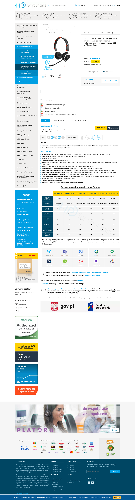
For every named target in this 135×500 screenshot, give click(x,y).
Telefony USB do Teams (23, 139)
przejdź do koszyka (113, 5)
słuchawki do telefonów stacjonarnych (27, 51)
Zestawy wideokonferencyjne (25, 172)
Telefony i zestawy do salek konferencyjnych (110, 17)
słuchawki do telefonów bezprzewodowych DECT (28, 57)
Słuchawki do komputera (24, 103)
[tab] (45, 120)
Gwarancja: (44, 284)
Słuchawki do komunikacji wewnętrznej (31, 17)
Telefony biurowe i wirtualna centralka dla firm (57, 17)
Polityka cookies (57, 471)
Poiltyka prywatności (58, 469)
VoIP (52, 14)
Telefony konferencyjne (23, 135)
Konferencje (108, 14)
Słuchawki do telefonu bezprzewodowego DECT (24, 98)
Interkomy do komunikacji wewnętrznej (24, 126)
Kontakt (83, 5)
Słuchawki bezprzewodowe (26, 77)
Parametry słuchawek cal (92, 275)
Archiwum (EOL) (21, 186)
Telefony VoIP (21, 143)
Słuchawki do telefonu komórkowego (23, 86)
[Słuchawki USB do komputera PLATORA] (67, 418)
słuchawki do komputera (28, 62)
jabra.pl (80, 280)
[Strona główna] (30, 5)
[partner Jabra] (26, 352)
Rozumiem (117, 497)
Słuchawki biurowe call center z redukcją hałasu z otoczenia (90, 272)
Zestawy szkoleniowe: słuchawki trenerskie (26, 37)
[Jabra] (95, 61)
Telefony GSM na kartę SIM (24, 151)
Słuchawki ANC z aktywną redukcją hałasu (27, 116)
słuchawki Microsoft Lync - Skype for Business (28, 67)
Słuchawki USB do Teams (24, 107)
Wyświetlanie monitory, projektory (26, 182)
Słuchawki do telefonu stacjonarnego (23, 92)
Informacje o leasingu (75, 481)
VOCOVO (27, 14)
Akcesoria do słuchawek (25, 82)
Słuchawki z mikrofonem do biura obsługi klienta (83, 17)
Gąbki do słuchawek (58, 486)
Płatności (71, 465)
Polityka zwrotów (74, 471)
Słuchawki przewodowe (25, 46)
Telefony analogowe (22, 147)
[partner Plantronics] (26, 390)
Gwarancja (72, 469)
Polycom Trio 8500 (57, 490)
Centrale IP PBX (21, 164)
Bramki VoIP (20, 160)
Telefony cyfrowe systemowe (25, 155)
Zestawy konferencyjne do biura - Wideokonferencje (26, 177)
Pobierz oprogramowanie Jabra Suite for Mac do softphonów (67, 289)
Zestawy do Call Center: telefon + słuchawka (26, 32)
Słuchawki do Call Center (24, 42)
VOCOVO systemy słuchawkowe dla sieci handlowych (27, 26)
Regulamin (55, 465)
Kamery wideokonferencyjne (25, 168)
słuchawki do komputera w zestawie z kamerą (28, 72)
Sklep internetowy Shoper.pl (22, 493)
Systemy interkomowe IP (24, 131)
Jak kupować (56, 467)
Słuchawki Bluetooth (23, 111)
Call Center (81, 14)
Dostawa (71, 467)
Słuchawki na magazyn (23, 121)
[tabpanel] (80, 209)
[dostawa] (26, 268)
